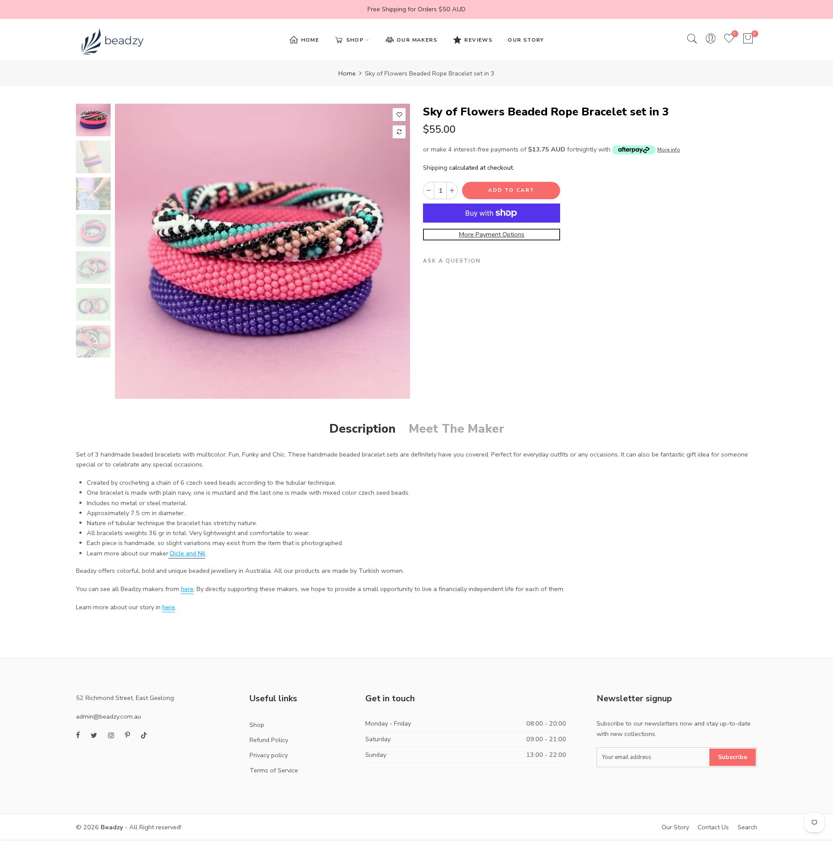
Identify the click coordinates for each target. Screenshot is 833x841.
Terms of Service (273, 770)
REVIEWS (478, 39)
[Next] (395, 251)
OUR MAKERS (417, 39)
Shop (256, 724)
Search (747, 827)
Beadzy (112, 827)
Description (362, 428)
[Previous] (129, 251)
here (187, 589)
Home (347, 73)
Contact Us (713, 827)
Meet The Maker (456, 428)
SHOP (355, 39)
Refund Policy (268, 740)
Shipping (435, 168)
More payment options (492, 234)
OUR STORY (526, 39)
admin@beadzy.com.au (108, 716)
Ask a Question (452, 261)
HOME (310, 39)
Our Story (675, 827)
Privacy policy (268, 755)
